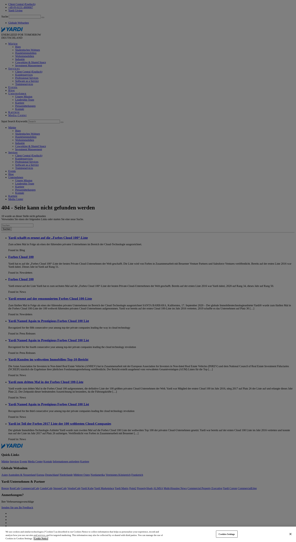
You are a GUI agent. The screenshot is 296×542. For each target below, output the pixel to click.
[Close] (290, 534)
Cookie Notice (41, 538)
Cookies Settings (227, 534)
